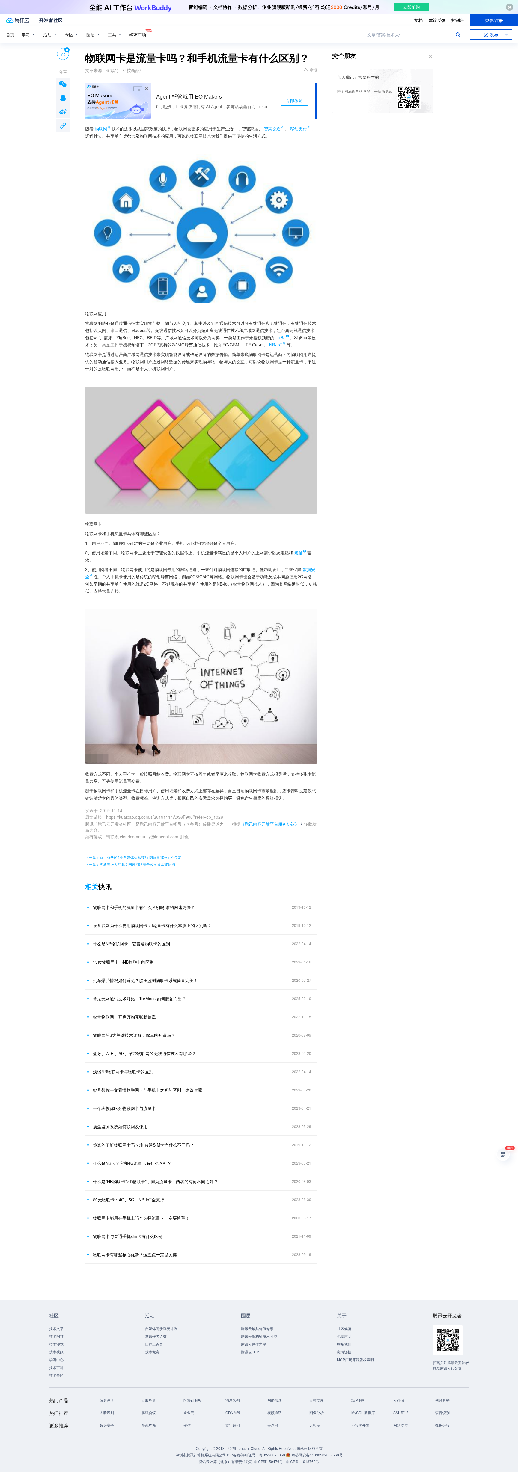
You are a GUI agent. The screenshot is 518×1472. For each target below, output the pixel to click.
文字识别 (232, 1425)
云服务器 (148, 1399)
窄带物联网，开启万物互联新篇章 (124, 1017)
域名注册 (107, 1399)
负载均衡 (148, 1425)
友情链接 (344, 1351)
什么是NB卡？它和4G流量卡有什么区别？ (132, 1163)
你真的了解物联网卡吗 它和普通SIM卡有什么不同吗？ (143, 1145)
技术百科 (56, 1367)
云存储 (398, 1399)
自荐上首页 (154, 1343)
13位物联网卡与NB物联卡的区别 (123, 962)
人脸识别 (107, 1412)
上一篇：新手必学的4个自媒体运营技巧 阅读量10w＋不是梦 (133, 857)
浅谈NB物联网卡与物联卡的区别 (123, 1072)
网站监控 (400, 1425)
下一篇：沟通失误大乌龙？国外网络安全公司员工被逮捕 (130, 864)
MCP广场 (137, 34)
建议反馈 (437, 20)
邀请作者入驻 (156, 1336)
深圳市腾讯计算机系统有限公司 (201, 1454)
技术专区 (56, 1375)
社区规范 (344, 1328)
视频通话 (274, 1412)
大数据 (314, 1425)
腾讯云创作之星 (253, 1343)
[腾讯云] (17, 20)
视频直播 (442, 1399)
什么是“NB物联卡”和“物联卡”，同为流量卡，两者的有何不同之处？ (155, 1181)
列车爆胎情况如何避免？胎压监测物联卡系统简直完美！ (145, 980)
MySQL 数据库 (363, 1412)
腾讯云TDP (250, 1351)
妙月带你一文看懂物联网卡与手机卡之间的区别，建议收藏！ (149, 1090)
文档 (418, 20)
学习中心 (56, 1359)
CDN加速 (233, 1412)
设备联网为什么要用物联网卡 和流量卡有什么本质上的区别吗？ (152, 925)
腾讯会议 (148, 1412)
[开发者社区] (50, 20)
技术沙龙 (56, 1343)
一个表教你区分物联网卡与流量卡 (124, 1108)
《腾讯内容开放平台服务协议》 (269, 824)
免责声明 (344, 1336)
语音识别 (442, 1412)
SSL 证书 (400, 1412)
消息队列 (232, 1399)
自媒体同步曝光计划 (161, 1328)
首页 (10, 34)
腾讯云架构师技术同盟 (259, 1336)
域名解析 (358, 1399)
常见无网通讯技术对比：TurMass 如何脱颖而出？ (139, 999)
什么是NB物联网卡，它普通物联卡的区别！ (133, 944)
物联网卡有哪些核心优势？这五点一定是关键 (135, 1254)
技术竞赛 (152, 1351)
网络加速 (274, 1399)
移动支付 (298, 129)
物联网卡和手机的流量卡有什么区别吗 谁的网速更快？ (144, 907)
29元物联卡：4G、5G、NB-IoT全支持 (128, 1200)
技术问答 (56, 1336)
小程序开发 (360, 1425)
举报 (313, 69)
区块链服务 (192, 1399)
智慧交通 (272, 129)
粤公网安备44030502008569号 (317, 1454)
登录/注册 (494, 20)
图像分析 (316, 1412)
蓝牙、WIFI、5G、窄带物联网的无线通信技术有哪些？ (144, 1053)
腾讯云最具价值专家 (257, 1328)
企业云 (188, 1412)
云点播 (272, 1425)
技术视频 (56, 1351)
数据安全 (107, 1425)
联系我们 (344, 1343)
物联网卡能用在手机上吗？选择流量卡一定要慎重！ (141, 1218)
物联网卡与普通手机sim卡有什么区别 (127, 1236)
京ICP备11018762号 (302, 1461)
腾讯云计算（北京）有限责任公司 (226, 1461)
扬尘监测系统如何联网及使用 (120, 1126)
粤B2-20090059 (272, 1454)
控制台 (457, 20)
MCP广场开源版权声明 (355, 1359)
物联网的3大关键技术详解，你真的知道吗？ (134, 1035)
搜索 (457, 34)
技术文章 (56, 1328)
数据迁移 (442, 1425)
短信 (187, 1425)
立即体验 (294, 101)
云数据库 (316, 1399)
